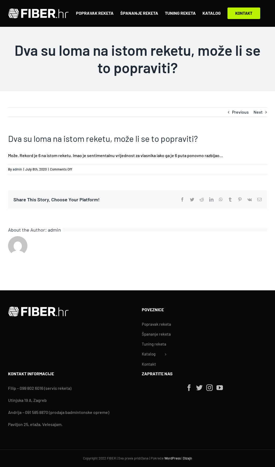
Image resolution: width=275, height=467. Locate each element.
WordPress (172, 458)
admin (17, 169)
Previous (240, 111)
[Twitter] (199, 387)
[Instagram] (209, 387)
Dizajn (187, 458)
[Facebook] (189, 387)
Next (258, 111)
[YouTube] (219, 387)
